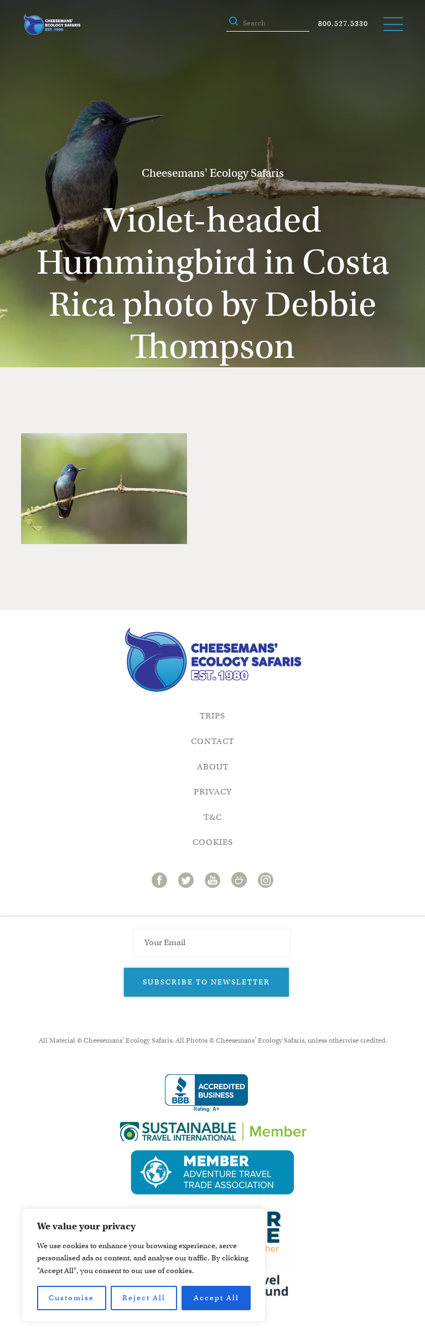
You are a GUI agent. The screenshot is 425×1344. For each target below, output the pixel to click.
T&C (213, 817)
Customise (71, 1297)
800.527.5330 (343, 23)
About (213, 767)
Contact (212, 741)
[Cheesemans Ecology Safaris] (52, 24)
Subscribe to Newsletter (206, 982)
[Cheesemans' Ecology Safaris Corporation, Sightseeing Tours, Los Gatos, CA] (206, 1093)
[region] (144, 1265)
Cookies (213, 842)
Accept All (216, 1297)
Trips (212, 716)
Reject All (143, 1297)
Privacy (213, 792)
